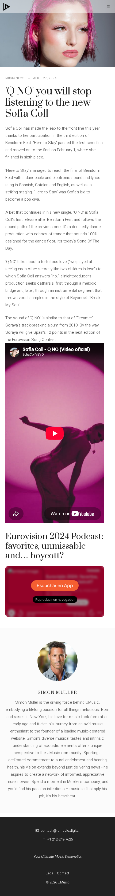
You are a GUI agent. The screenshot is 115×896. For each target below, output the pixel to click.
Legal (50, 873)
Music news (15, 78)
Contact (63, 873)
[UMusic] (7, 6)
